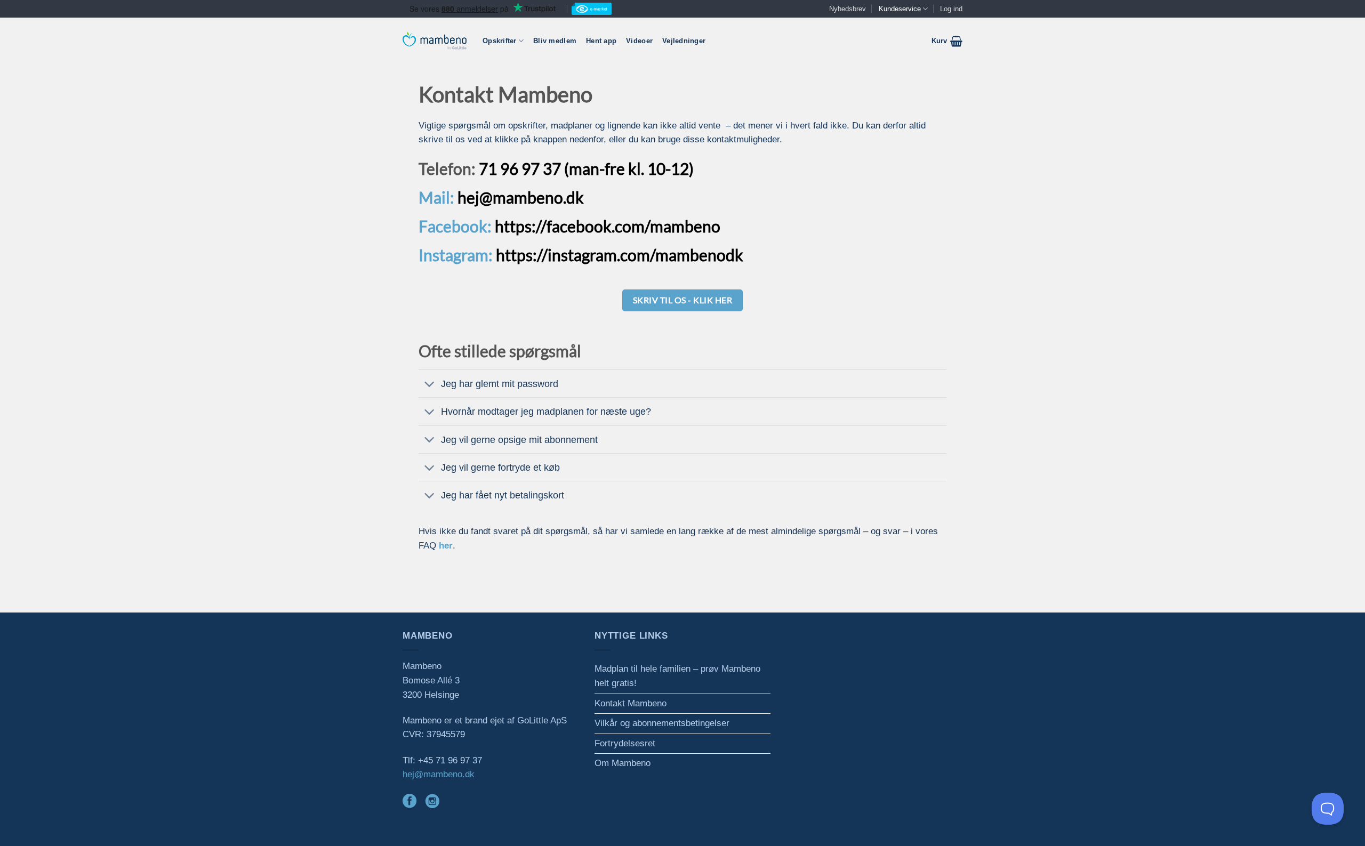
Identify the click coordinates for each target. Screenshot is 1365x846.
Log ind (951, 9)
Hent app (601, 41)
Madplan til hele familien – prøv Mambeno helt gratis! (677, 676)
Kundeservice (900, 9)
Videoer (639, 41)
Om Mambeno (623, 763)
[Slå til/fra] (429, 385)
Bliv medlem (554, 41)
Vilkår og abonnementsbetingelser (662, 723)
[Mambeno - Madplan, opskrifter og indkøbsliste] (435, 41)
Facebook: (455, 226)
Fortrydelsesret (625, 743)
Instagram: (456, 254)
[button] (947, 41)
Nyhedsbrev (847, 9)
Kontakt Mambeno (631, 703)
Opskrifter (500, 41)
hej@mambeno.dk (439, 774)
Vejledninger (683, 41)
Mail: (436, 197)
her (446, 546)
